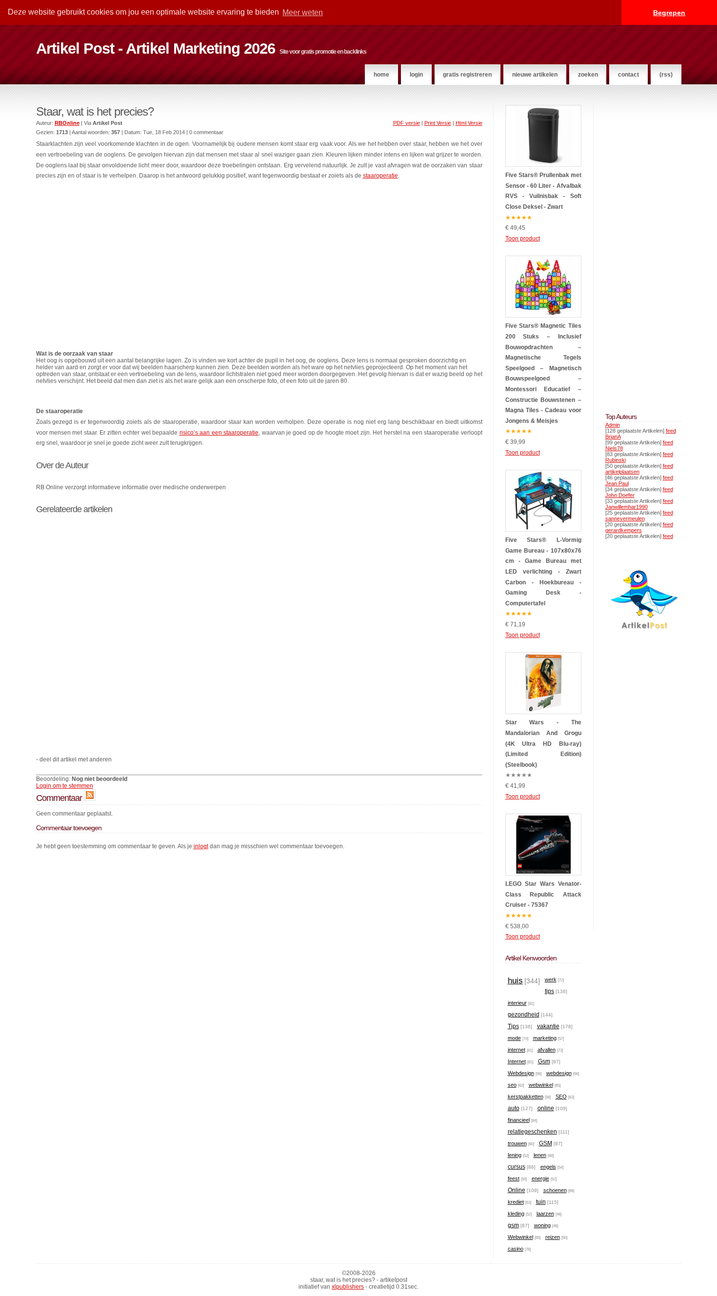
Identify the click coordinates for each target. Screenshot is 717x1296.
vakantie (548, 1026)
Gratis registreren (467, 74)
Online (516, 1190)
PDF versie (406, 123)
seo (512, 1085)
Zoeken (588, 74)
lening (514, 1155)
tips (549, 991)
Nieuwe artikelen (535, 74)
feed (671, 431)
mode (514, 1038)
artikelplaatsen (622, 472)
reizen (552, 1237)
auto (513, 1108)
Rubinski (615, 460)
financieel (519, 1120)
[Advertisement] (259, 261)
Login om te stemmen (64, 785)
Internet (517, 1061)
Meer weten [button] (302, 12)
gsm (513, 1225)
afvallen (547, 1050)
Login (416, 74)
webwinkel (541, 1085)
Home (381, 74)
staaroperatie (380, 175)
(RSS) (666, 74)
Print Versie (437, 123)
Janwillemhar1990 (626, 507)
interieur (517, 1003)
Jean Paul (617, 483)
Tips (513, 1026)
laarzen (545, 1213)
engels (548, 1167)
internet (516, 1050)
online (546, 1108)
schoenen (555, 1190)
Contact (628, 74)
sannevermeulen (625, 518)
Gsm (544, 1061)
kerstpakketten (525, 1096)
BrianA (613, 436)
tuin (541, 1201)
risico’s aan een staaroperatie (219, 432)
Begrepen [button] (669, 13)
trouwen (517, 1143)
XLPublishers (348, 1286)
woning (542, 1225)
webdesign (559, 1073)
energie (540, 1178)
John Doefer (620, 495)
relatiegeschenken (532, 1131)
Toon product (522, 238)
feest (513, 1178)
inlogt (201, 846)
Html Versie (469, 123)
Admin (612, 425)
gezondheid (523, 1014)
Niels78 (614, 448)
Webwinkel (520, 1237)
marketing (545, 1038)
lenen (540, 1155)
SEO (561, 1096)
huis (515, 980)
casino (515, 1249)
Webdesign (521, 1073)
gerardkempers (623, 530)
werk (551, 979)
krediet (516, 1202)
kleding (516, 1213)
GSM (545, 1143)
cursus (516, 1166)
